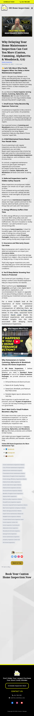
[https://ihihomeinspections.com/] (8, 7)
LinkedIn (11, 456)
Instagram (11, 453)
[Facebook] (12, 556)
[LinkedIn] (15, 556)
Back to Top (17, 563)
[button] (32, 8)
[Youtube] (22, 556)
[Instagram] (18, 556)
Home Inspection (7, 62)
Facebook (11, 449)
